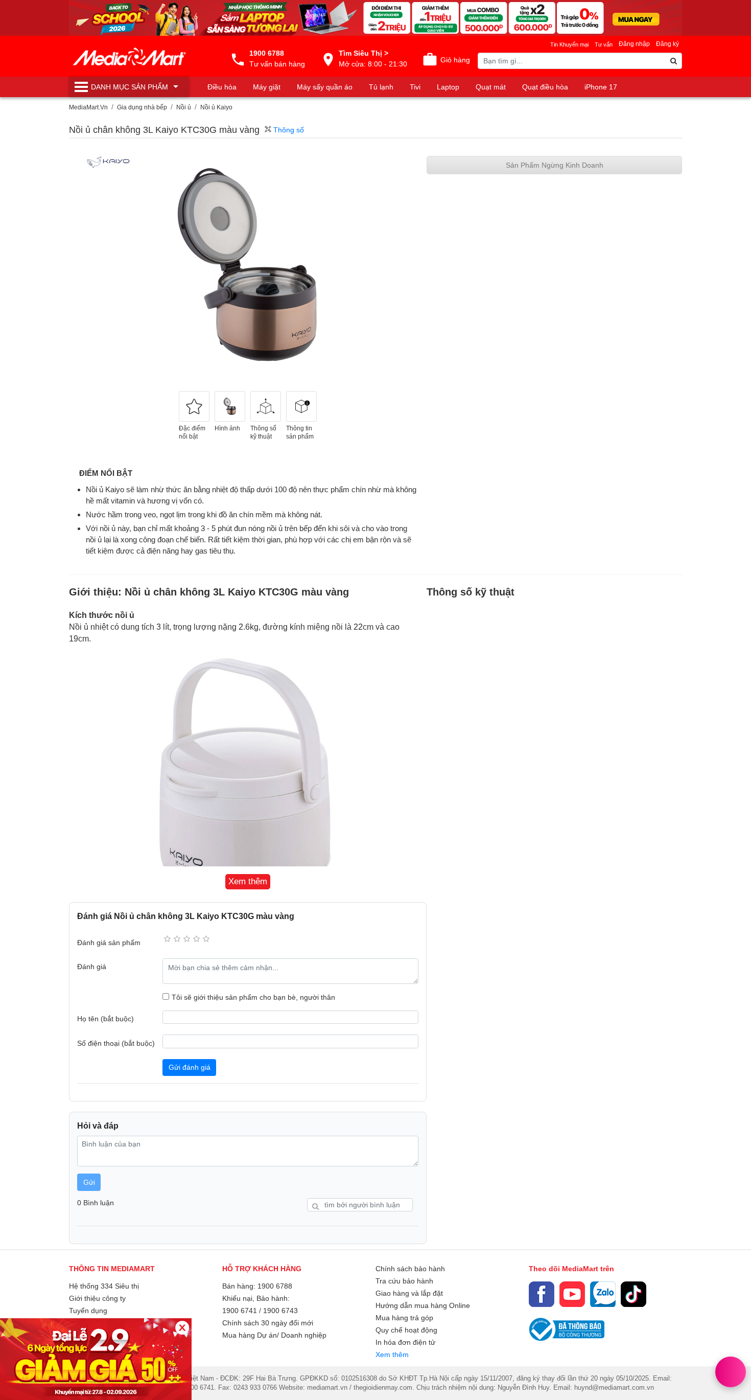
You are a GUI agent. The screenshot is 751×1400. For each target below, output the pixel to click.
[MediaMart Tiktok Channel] (633, 1294)
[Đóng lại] (182, 1328)
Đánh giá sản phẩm (108, 942)
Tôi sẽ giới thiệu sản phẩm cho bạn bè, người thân (253, 997)
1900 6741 (239, 1310)
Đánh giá (91, 966)
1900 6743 (280, 1310)
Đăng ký (667, 44)
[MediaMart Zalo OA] (603, 1294)
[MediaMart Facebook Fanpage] (541, 1294)
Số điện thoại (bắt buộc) (116, 1043)
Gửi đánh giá (189, 1067)
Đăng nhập (634, 44)
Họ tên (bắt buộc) (105, 1019)
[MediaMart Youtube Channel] (572, 1294)
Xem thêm (392, 1354)
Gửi (89, 1182)
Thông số (287, 130)
